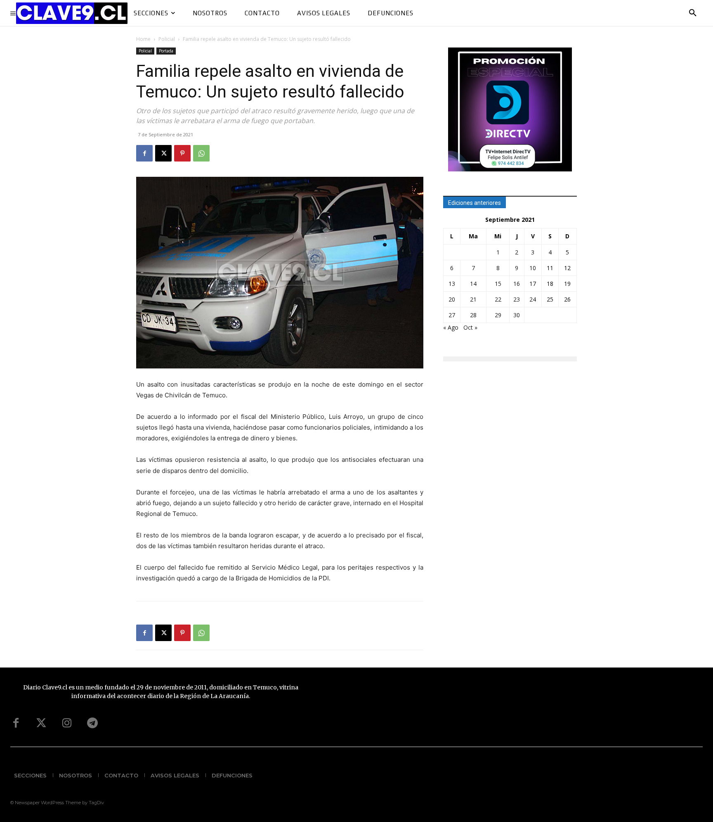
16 (516, 283)
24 (532, 299)
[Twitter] (41, 723)
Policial (166, 39)
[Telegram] (92, 723)
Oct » (470, 327)
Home (143, 39)
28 (473, 315)
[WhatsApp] (201, 153)
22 (498, 299)
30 (516, 315)
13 (452, 283)
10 (532, 268)
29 (498, 315)
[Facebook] (144, 153)
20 (452, 299)
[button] (693, 13)
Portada (166, 51)
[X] (163, 153)
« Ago (450, 327)
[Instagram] (66, 723)
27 (452, 315)
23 (516, 299)
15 (498, 283)
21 (473, 299)
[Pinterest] (182, 153)
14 (473, 283)
